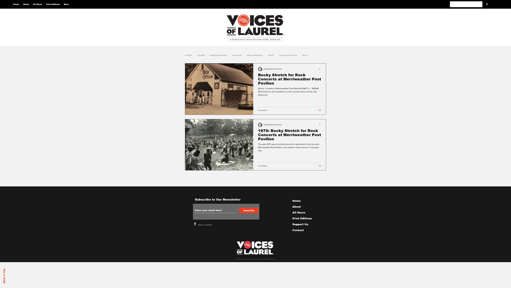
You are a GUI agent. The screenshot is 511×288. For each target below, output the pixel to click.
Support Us (300, 224)
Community (237, 55)
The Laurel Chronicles (288, 55)
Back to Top (4, 276)
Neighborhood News (218, 55)
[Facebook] (486, 4)
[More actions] (320, 69)
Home (296, 200)
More (304, 55)
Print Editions (302, 218)
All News (298, 212)
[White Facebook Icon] (195, 224)
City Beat (201, 55)
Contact (298, 230)
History (271, 55)
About (296, 206)
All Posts (188, 55)
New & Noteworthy (255, 55)
